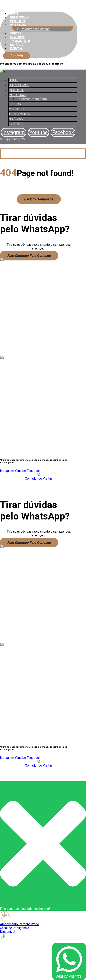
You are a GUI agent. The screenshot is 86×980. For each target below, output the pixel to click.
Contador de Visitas (39, 478)
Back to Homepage (38, 199)
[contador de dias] (38, 475)
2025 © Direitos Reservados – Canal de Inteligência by (38, 485)
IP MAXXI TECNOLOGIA (39, 489)
